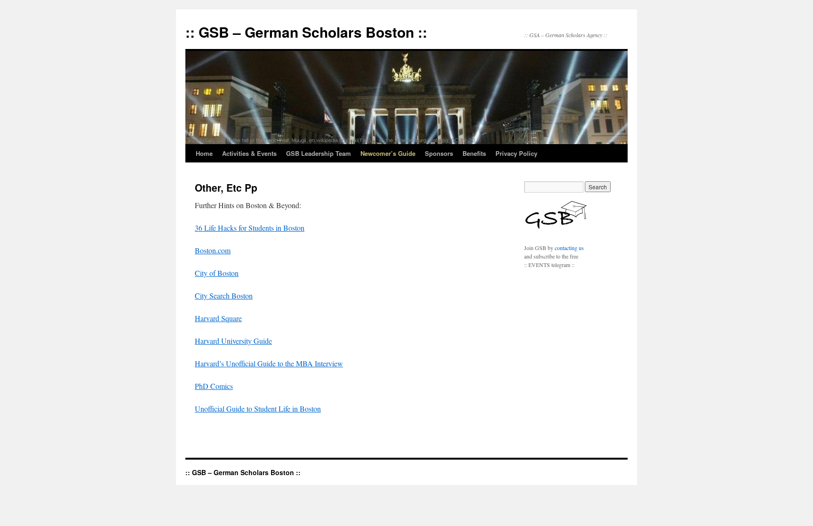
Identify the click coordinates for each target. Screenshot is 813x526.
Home (204, 153)
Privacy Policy (516, 153)
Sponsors (439, 153)
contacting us (569, 247)
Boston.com (213, 250)
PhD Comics (214, 386)
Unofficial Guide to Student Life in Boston (258, 408)
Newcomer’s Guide (387, 153)
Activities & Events (249, 153)
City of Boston (217, 273)
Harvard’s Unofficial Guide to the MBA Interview (269, 363)
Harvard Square (218, 318)
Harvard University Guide (233, 341)
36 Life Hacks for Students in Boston (249, 228)
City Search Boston (224, 295)
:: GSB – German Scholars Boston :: (306, 32)
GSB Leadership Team (318, 153)
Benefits (474, 153)
